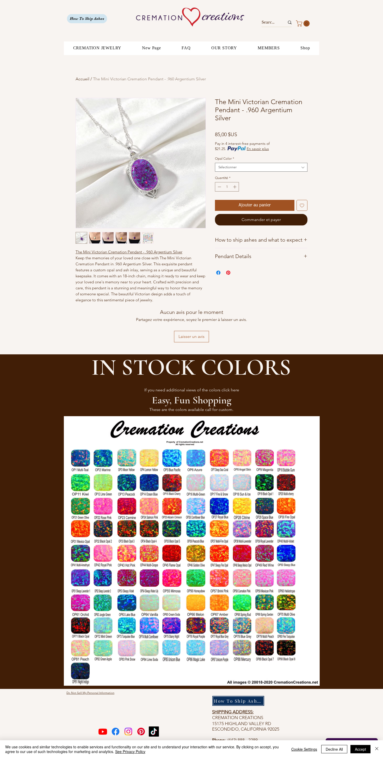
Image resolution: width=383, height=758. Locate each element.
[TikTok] (154, 731)
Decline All (334, 749)
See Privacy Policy (130, 751)
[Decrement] (219, 186)
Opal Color (224, 158)
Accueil (82, 78)
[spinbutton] (227, 186)
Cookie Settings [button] (304, 749)
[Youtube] (103, 731)
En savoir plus (258, 148)
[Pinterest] (141, 731)
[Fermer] (377, 749)
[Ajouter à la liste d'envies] (301, 205)
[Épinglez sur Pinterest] (228, 273)
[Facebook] (115, 731)
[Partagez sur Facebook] (218, 273)
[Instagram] (128, 731)
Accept (360, 749)
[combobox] (261, 167)
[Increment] (235, 186)
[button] (303, 23)
